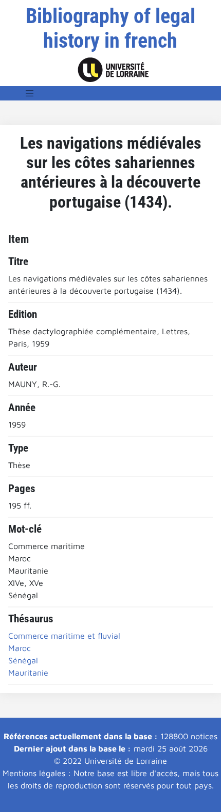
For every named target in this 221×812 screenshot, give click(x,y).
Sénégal (23, 660)
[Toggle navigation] (30, 93)
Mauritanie (28, 672)
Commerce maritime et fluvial (64, 635)
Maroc (19, 648)
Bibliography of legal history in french (110, 28)
